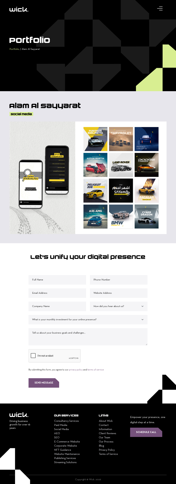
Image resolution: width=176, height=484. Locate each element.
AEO (57, 433)
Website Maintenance (67, 454)
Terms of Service (108, 454)
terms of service (95, 370)
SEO (56, 437)
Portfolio (14, 49)
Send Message (44, 383)
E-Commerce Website (67, 442)
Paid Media (60, 425)
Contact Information (105, 427)
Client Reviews (107, 433)
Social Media (61, 429)
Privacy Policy (107, 450)
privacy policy (76, 370)
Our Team (104, 437)
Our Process (106, 442)
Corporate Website (65, 446)
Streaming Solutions (65, 462)
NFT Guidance (62, 450)
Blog (101, 446)
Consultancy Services (66, 421)
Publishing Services (65, 458)
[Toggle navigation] (161, 9)
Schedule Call (146, 432)
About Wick (106, 421)
